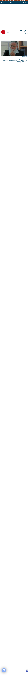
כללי (7, 32)
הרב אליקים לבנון (20, 32)
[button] (27, 671)
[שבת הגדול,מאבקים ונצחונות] (14, 53)
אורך (12, 32)
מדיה (16, 32)
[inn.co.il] (13, 2)
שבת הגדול (25, 32)
